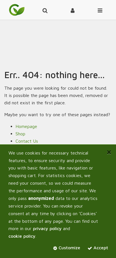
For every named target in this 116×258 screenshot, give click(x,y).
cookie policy (21, 236)
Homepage (26, 126)
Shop (20, 133)
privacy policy (47, 228)
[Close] (109, 152)
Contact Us (26, 141)
